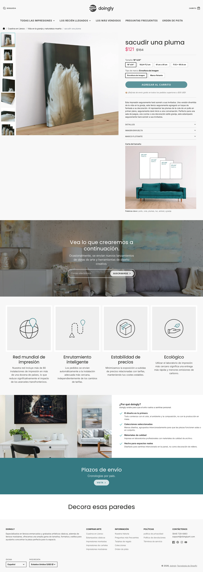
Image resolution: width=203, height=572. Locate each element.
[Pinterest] (177, 542)
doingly (173, 566)
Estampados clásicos (95, 537)
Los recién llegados (74, 20)
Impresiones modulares (96, 549)
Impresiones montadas (96, 541)
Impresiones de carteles (97, 545)
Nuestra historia (122, 533)
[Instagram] (181, 542)
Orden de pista (172, 20)
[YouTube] (185, 542)
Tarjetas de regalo (123, 541)
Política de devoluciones (154, 537)
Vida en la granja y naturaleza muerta (44, 28)
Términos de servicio (153, 541)
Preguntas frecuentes (142, 20)
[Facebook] (173, 542)
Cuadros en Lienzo (16, 28)
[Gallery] (59, 84)
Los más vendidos (108, 20)
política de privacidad (153, 533)
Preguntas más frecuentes (127, 537)
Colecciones (120, 545)
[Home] (4, 28)
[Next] (114, 84)
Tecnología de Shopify (187, 566)
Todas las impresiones (36, 20)
